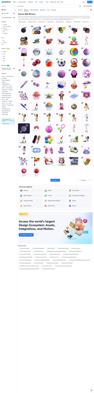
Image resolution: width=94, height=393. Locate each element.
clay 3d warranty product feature (42, 260)
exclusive (84, 17)
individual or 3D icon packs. (65, 17)
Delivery (10, 85)
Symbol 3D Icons (77, 21)
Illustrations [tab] (42, 9)
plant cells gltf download (25, 263)
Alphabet (3, 82)
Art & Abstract (4, 78)
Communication (5, 112)
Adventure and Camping (6, 97)
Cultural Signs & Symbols (6, 95)
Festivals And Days (28, 200)
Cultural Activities (5, 91)
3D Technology (4, 89)
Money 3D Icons (50, 21)
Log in (84, 2)
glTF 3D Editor (89, 6)
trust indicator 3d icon (47, 265)
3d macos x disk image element (69, 257)
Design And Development (54, 200)
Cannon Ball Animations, (48, 19)
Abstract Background (5, 84)
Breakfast (3, 105)
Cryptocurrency (4, 85)
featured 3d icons (26, 19)
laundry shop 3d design (63, 248)
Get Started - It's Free (26, 234)
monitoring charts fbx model (26, 257)
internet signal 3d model (25, 251)
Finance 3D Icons (41, 21)
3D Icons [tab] (26, 10)
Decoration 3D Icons (32, 21)
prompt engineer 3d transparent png (63, 265)
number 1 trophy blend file (25, 260)
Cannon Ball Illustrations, (59, 19)
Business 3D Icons (22, 21)
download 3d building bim (75, 251)
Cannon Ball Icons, (68, 19)
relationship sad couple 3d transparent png (57, 251)
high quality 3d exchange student (71, 254)
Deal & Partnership (10, 105)
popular (88, 17)
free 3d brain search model (40, 254)
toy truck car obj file (39, 263)
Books (7, 99)
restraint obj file (51, 248)
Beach (10, 103)
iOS (6, 103)
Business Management (6, 80)
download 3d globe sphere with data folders (29, 268)
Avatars (3, 87)
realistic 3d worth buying (67, 263)
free (27, 16)
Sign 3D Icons (68, 21)
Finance (50, 195)
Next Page (54, 180)
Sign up (89, 2)
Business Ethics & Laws (6, 108)
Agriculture (11, 89)
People (49, 190)
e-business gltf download (38, 248)
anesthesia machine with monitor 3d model (29, 265)
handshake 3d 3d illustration (49, 268)
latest (19, 19)
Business (3, 76)
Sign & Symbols (27, 205)
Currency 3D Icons (86, 21)
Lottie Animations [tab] (34, 9)
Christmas (10, 101)
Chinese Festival (5, 114)
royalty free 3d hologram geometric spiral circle (80, 260)
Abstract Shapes (28, 195)
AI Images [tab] (53, 9)
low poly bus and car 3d (41, 257)
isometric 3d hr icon (54, 257)
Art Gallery (4, 106)
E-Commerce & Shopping (78, 195)
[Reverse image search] (80, 6)
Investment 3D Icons (60, 21)
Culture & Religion (10, 76)
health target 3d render (55, 254)
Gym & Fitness (51, 205)
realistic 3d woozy (76, 248)
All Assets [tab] (20, 9)
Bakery (3, 99)
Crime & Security (9, 87)
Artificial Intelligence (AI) (6, 93)
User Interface (75, 190)
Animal (3, 103)
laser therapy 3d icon (39, 251)
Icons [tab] (48, 9)
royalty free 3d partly (24, 248)
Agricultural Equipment (6, 110)
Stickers (74, 205)
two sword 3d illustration (25, 254)
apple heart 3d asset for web (60, 260)
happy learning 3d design (52, 263)
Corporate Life (4, 101)
